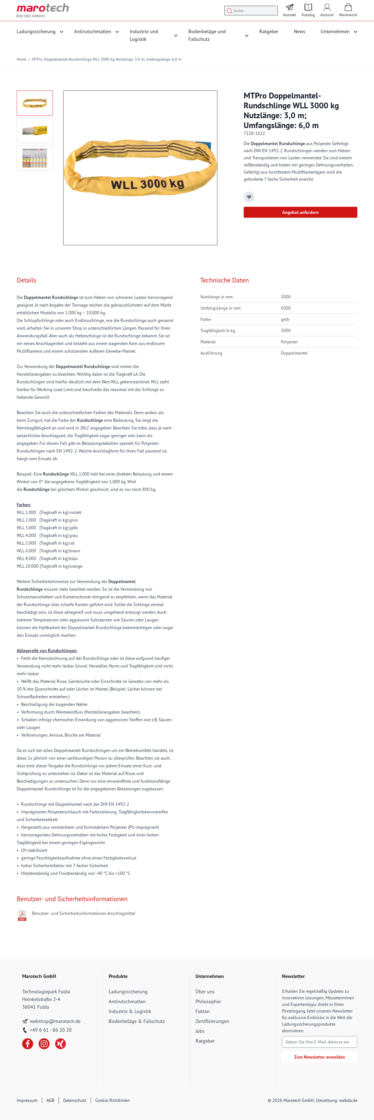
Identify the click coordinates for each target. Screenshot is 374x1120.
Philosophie (208, 1001)
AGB (50, 1100)
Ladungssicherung (36, 31)
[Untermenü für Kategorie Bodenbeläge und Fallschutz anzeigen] (246, 36)
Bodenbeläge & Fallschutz (137, 1021)
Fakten (202, 1011)
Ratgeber (268, 31)
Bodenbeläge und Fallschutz (207, 35)
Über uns (205, 991)
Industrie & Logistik (130, 1011)
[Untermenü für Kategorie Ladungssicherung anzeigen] (61, 32)
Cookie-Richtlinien (112, 1100)
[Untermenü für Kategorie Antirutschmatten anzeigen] (117, 32)
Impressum (27, 1100)
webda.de (348, 1100)
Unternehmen (335, 31)
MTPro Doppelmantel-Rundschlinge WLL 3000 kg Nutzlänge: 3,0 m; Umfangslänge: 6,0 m (106, 59)
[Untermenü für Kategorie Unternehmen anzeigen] (355, 32)
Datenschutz (74, 1100)
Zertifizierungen (212, 1021)
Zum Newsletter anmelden (319, 1057)
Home (21, 59)
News (299, 31)
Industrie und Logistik (144, 35)
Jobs (200, 1031)
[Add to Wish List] (249, 196)
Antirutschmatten (92, 31)
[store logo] (43, 10)
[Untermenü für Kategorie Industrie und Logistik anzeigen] (175, 36)
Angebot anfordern (300, 212)
